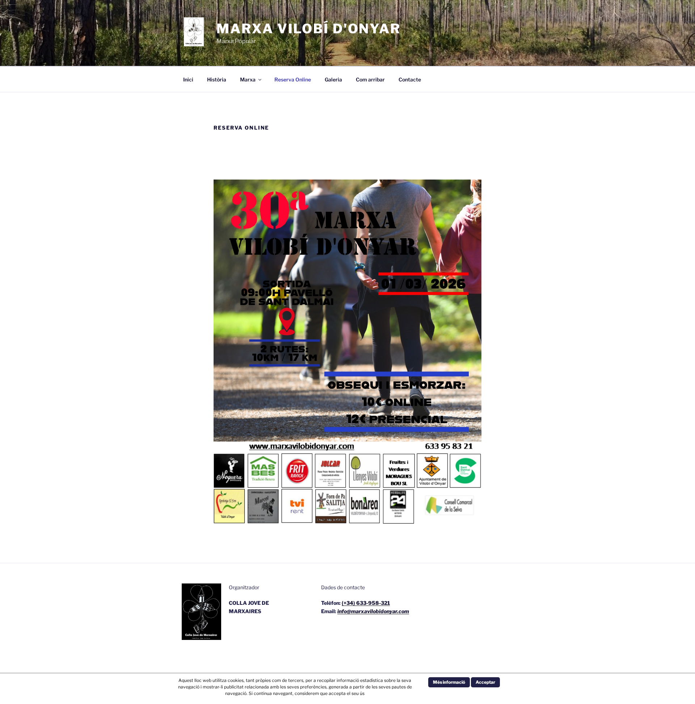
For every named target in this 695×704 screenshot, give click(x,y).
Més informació (449, 682)
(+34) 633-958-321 (366, 603)
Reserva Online (292, 79)
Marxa (248, 79)
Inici (188, 79)
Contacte (410, 79)
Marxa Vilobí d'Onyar (308, 29)
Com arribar (370, 79)
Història (216, 79)
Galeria (333, 79)
